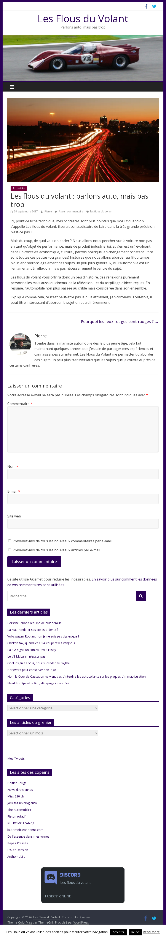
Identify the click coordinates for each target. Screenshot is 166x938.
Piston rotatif (16, 816)
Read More (151, 932)
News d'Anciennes (20, 790)
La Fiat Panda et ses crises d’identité (32, 630)
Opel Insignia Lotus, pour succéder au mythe (38, 663)
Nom (12, 466)
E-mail (13, 491)
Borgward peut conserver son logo (31, 670)
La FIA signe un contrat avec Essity (31, 650)
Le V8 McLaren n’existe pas (26, 656)
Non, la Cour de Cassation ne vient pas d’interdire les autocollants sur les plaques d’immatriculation (76, 676)
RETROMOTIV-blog (20, 823)
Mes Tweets (16, 758)
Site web (14, 516)
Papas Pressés (17, 843)
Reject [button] (135, 932)
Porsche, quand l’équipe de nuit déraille (34, 623)
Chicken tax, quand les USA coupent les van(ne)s (41, 643)
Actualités (19, 188)
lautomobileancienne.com (25, 830)
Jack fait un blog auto (22, 803)
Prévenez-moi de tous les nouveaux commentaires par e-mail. (62, 541)
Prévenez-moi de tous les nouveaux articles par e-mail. (57, 550)
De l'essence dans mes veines (28, 836)
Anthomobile (16, 856)
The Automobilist (19, 810)
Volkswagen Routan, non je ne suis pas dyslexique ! (43, 636)
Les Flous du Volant (83, 18)
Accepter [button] (118, 932)
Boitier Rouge (17, 783)
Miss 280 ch (15, 796)
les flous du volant (101, 211)
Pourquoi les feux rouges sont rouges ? (120, 321)
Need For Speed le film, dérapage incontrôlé (38, 683)
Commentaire (19, 403)
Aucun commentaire (70, 211)
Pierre (49, 211)
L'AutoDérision (17, 850)
